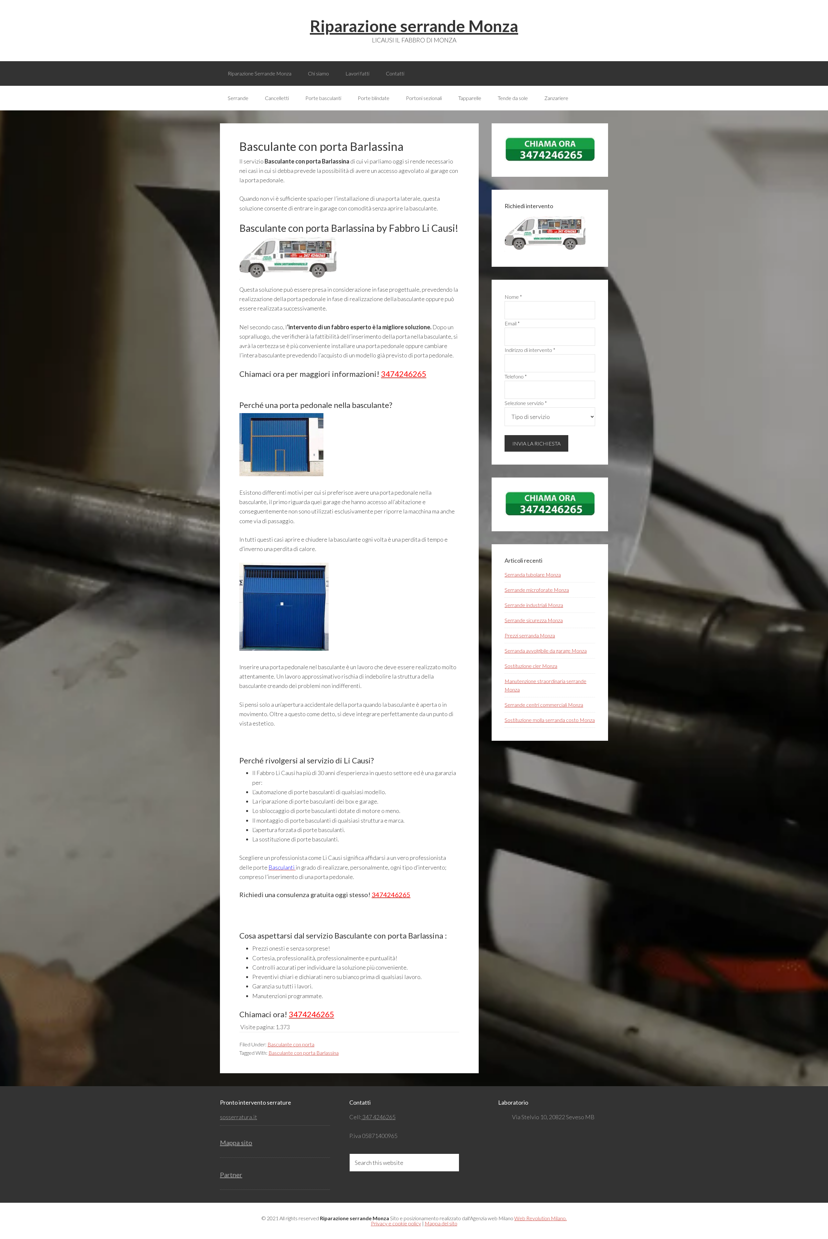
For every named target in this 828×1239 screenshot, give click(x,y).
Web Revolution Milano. (540, 1218)
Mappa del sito (441, 1223)
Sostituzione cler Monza (531, 666)
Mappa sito (236, 1142)
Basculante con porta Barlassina (303, 1053)
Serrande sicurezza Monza (534, 620)
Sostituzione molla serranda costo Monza (550, 720)
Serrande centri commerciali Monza (544, 705)
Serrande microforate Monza (537, 590)
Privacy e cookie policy (396, 1223)
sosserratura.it (238, 1117)
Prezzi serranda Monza (530, 635)
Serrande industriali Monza (534, 605)
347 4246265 (378, 1117)
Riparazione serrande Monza (414, 26)
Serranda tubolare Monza (533, 574)
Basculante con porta (290, 1044)
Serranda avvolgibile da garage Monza (546, 651)
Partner (231, 1174)
